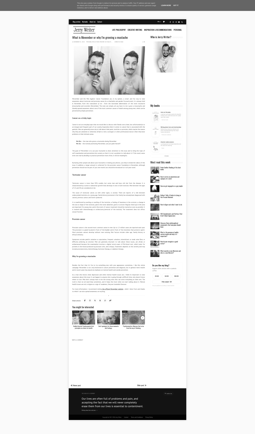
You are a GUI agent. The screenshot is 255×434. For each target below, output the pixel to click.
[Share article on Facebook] (85, 300)
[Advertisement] (166, 88)
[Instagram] (173, 22)
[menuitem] (119, 29)
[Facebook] (170, 22)
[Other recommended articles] (142, 318)
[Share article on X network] (95, 300)
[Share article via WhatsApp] (105, 300)
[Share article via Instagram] (90, 300)
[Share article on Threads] (100, 300)
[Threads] (176, 22)
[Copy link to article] (110, 300)
